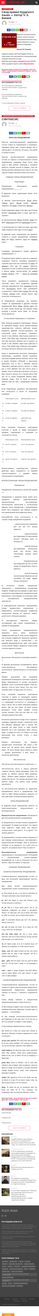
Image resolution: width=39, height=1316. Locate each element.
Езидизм (15, 1299)
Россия (27, 1261)
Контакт (25, 1301)
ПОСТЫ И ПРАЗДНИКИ (8, 1286)
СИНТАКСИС (24, 1100)
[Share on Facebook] (9, 29)
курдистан (13, 1261)
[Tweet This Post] (13, 29)
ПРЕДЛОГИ (6, 1118)
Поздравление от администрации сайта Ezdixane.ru (15, 1280)
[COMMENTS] (30, 29)
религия (32, 1269)
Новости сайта (29, 1264)
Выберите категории (28, 1266)
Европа (4, 1264)
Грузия (10, 1266)
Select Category (17, 1271)
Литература (6, 1271)
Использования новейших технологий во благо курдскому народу (14, 87)
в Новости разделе (20, 69)
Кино (26, 1269)
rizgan (12, 22)
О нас (4, 1266)
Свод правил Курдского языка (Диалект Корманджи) (15, 1274)
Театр (10, 1283)
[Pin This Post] (21, 29)
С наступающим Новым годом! (13, 103)
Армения (5, 1269)
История (19, 1286)
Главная (7, 1299)
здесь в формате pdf (21, 61)
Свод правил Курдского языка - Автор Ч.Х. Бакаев (19, 71)
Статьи (21, 1261)
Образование (28, 64)
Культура (17, 1266)
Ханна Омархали (7, 1277)
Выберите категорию (20, 1283)
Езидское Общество (15, 1264)
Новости (5, 1261)
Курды (4, 1283)
